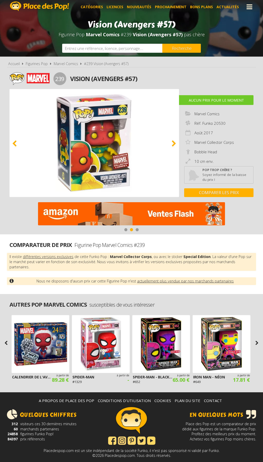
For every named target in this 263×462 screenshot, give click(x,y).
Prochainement (170, 6)
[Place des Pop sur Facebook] (112, 440)
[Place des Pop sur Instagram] (122, 440)
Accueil (14, 63)
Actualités (228, 6)
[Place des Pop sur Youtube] (151, 440)
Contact (213, 400)
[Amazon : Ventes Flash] (131, 214)
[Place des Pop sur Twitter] (141, 440)
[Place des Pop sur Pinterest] (132, 440)
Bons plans (201, 6)
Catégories (92, 6)
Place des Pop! (40, 6)
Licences (115, 6)
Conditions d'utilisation (124, 400)
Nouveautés (139, 6)
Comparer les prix (219, 193)
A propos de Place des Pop (66, 400)
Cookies (162, 400)
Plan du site (187, 400)
